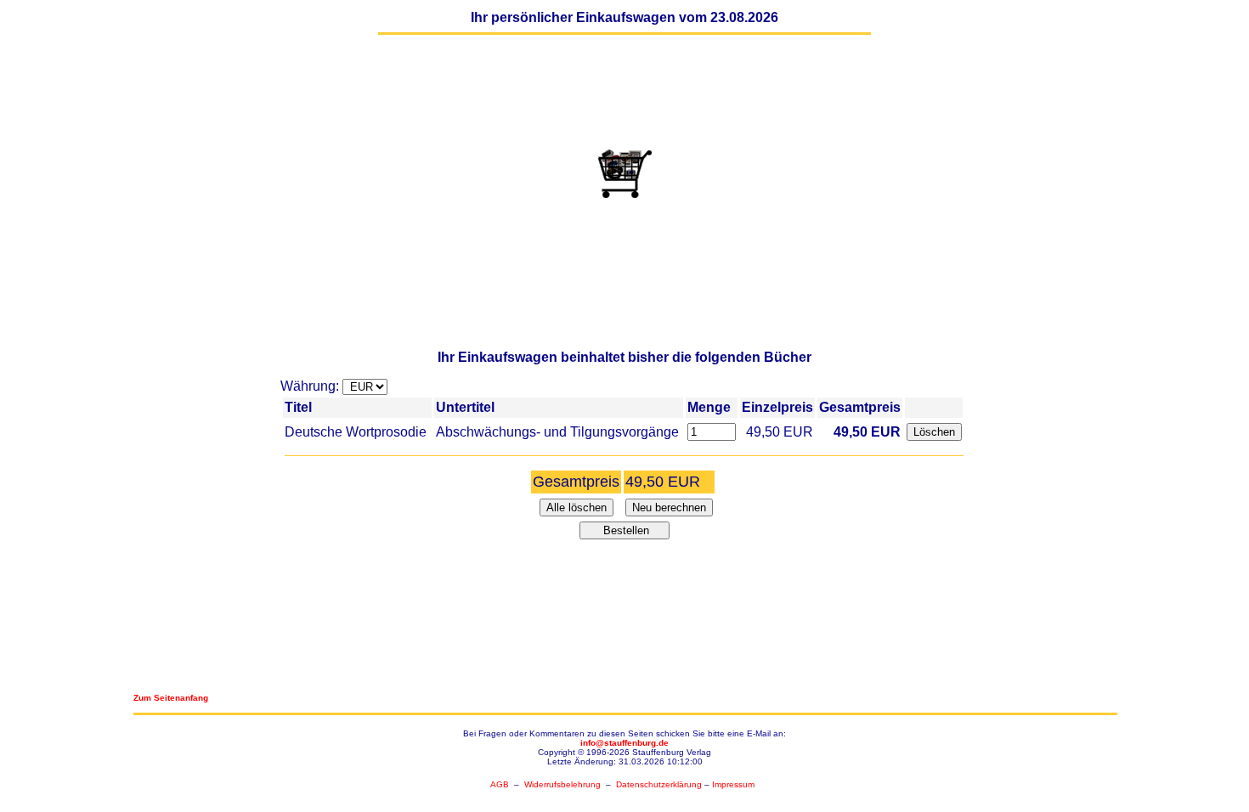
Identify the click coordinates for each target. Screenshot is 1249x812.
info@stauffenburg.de (624, 742)
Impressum (733, 784)
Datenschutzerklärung (659, 784)
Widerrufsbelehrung (562, 784)
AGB (499, 784)
